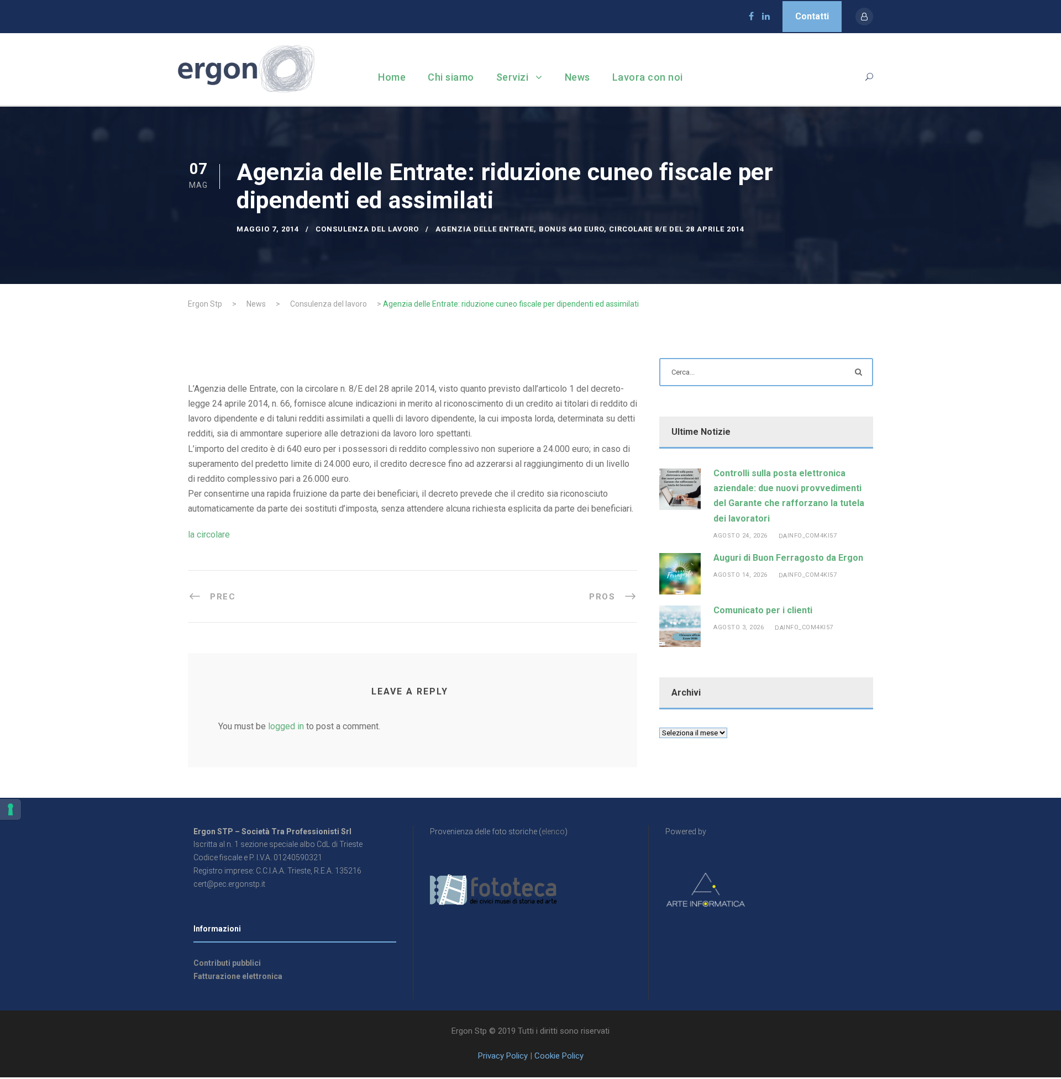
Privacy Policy (503, 1056)
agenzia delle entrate (484, 229)
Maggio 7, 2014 (268, 229)
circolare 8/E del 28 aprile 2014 (676, 229)
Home (392, 77)
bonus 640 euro (571, 229)
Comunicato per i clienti (762, 610)
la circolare (209, 534)
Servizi (512, 77)
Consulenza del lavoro (367, 229)
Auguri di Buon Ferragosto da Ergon (788, 557)
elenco (553, 831)
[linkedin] (766, 16)
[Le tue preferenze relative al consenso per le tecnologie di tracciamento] (10, 809)
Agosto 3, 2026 (738, 627)
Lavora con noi (647, 77)
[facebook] (751, 16)
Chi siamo (451, 77)
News (577, 77)
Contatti (812, 16)
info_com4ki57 (812, 535)
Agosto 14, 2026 (740, 574)
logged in (286, 726)
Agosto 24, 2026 (740, 535)
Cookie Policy (559, 1056)
